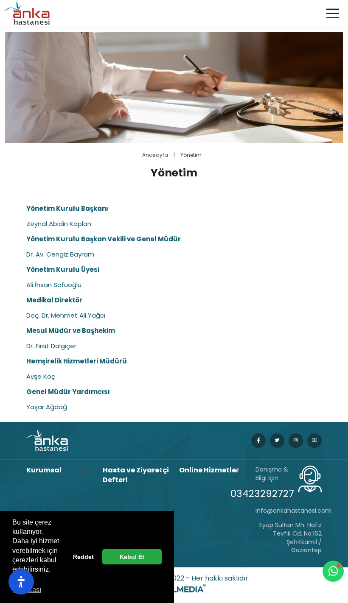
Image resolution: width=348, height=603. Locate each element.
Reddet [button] (83, 556)
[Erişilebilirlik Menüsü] (21, 582)
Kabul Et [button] (132, 556)
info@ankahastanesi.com (288, 511)
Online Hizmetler (209, 470)
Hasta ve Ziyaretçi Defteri (136, 475)
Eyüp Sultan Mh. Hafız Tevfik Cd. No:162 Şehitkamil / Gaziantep (290, 537)
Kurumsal (44, 470)
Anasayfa (155, 155)
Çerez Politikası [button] (27, 585)
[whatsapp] (333, 571)
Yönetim (191, 155)
